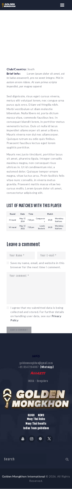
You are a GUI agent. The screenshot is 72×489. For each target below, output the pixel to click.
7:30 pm (31, 220)
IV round (12, 220)
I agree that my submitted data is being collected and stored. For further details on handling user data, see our (37, 314)
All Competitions (29, 35)
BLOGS (31, 415)
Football (51, 35)
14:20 (50, 220)
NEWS (41, 415)
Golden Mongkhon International (23, 476)
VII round (12, 227)
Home (9, 35)
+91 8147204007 (28, 367)
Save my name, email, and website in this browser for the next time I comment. (37, 265)
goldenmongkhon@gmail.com (36, 363)
